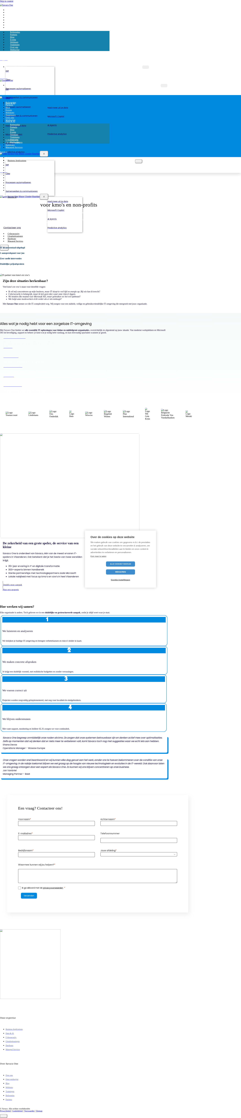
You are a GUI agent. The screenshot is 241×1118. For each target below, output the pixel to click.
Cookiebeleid (17, 1111)
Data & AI (10, 121)
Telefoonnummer (110, 833)
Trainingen (10, 22)
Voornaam (24, 819)
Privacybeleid (5, 1111)
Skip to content (6, 1)
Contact (9, 168)
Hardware (10, 145)
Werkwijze (10, 27)
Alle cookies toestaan (120, 564)
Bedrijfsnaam (25, 850)
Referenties (10, 10)
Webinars (9, 20)
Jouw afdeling (107, 850)
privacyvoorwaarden (53, 887)
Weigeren (120, 572)
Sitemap (39, 1111)
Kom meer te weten (98, 556)
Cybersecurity (12, 158)
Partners (9, 12)
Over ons (9, 25)
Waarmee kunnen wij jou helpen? (36, 864)
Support (9, 170)
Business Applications (16, 67)
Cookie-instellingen (120, 580)
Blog (8, 15)
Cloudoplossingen (15, 236)
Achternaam (107, 819)
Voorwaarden (29, 1111)
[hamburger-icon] (145, 67)
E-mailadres (25, 833)
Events (8, 17)
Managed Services (14, 147)
